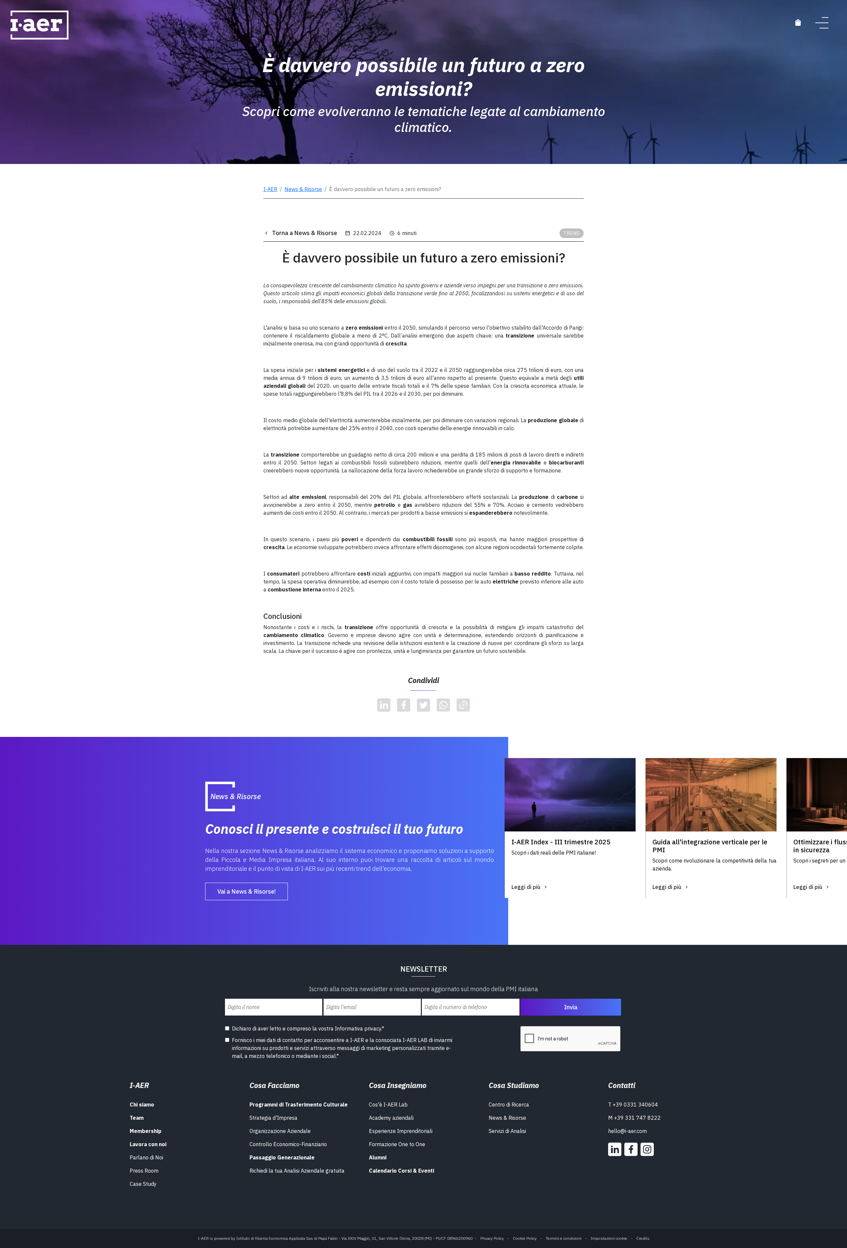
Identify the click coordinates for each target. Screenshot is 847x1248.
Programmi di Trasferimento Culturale (298, 1104)
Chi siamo (142, 1104)
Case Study (143, 1184)
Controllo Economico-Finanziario (288, 1144)
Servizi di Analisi (507, 1131)
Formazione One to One (397, 1144)
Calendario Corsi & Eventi (401, 1170)
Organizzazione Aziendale (280, 1131)
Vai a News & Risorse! (246, 891)
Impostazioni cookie (609, 1238)
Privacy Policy (492, 1238)
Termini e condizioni (564, 1238)
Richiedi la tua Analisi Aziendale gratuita (296, 1170)
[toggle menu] (821, 22)
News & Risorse (303, 189)
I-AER (270, 189)
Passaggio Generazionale (282, 1157)
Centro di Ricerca (509, 1104)
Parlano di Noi (146, 1157)
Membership (145, 1131)
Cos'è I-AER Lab (388, 1104)
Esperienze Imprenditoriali (400, 1131)
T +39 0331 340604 (633, 1104)
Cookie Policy (525, 1238)
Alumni (377, 1157)
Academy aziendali (391, 1117)
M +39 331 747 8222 (634, 1117)
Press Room (144, 1170)
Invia (570, 1007)
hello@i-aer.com (627, 1131)
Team (137, 1117)
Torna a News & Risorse (304, 233)
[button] (511, 916)
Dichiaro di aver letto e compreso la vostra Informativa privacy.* (308, 1028)
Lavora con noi (148, 1144)
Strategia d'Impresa (273, 1117)
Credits (642, 1238)
